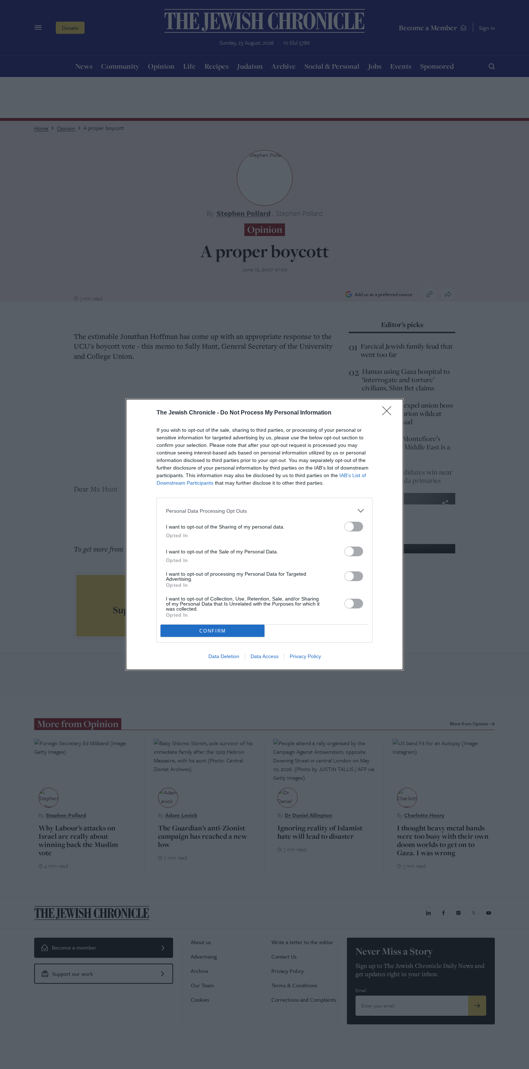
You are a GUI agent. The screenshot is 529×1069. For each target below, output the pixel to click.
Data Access (264, 656)
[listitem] (264, 511)
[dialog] (264, 534)
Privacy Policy (305, 656)
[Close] (389, 413)
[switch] (353, 526)
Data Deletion (223, 656)
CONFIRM (212, 631)
